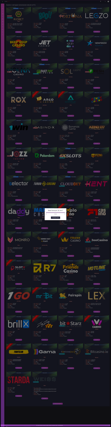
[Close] (109, 425)
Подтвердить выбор (55, 217)
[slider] (65, 212)
